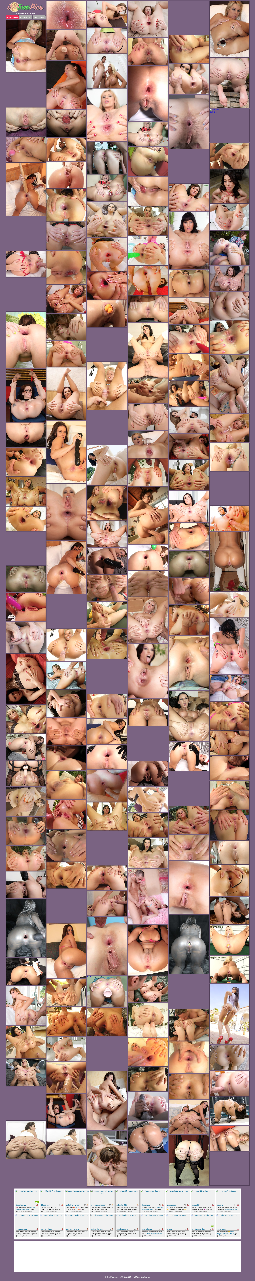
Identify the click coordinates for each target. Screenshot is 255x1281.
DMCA (136, 1277)
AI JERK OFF (25, 17)
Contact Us (145, 1277)
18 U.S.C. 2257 (126, 1277)
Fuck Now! (39, 17)
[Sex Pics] (26, 7)
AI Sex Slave (12, 17)
